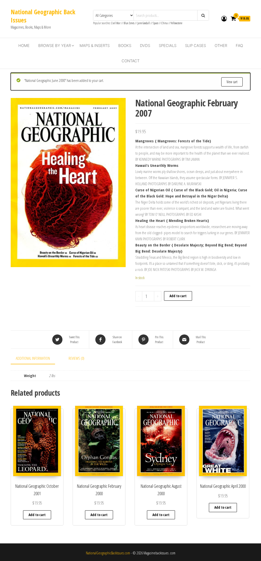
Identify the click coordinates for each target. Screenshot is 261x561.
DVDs (145, 45)
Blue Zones (129, 23)
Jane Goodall (143, 23)
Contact (130, 60)
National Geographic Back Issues (43, 15)
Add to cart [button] (37, 514)
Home (24, 45)
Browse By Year (54, 45)
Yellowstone (176, 23)
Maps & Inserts (95, 45)
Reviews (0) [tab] (76, 358)
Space (155, 23)
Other (221, 45)
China (164, 23)
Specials (167, 45)
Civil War (116, 23)
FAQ (239, 45)
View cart (232, 81)
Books (124, 45)
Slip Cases (195, 45)
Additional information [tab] (33, 358)
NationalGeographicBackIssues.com (108, 552)
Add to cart (178, 295)
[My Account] (224, 18)
